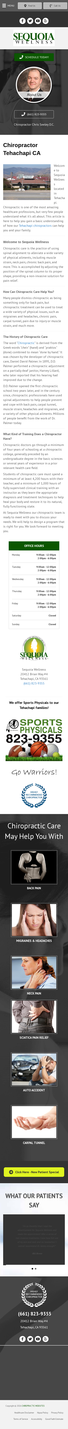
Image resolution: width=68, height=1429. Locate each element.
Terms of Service (20, 1418)
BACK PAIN (34, 888)
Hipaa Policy (42, 1412)
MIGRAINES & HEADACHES (34, 941)
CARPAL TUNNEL (34, 1143)
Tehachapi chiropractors (35, 226)
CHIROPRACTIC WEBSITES (33, 1405)
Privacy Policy (57, 1412)
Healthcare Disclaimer (24, 1412)
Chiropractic (26, 343)
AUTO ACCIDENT (34, 1090)
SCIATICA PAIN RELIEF (34, 1038)
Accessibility (36, 1418)
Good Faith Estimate (54, 1418)
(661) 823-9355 (34, 683)
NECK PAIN (34, 993)
